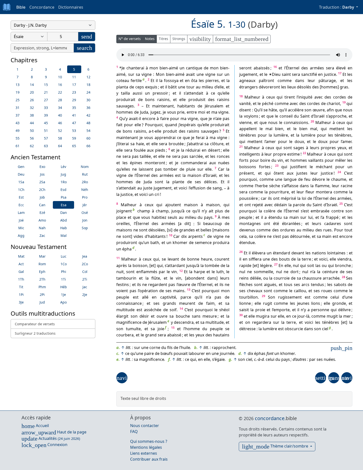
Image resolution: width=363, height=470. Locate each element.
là (307, 316)
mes (226, 217)
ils (139, 284)
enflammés (146, 272)
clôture (216, 143)
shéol (224, 309)
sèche (274, 185)
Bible (20, 7)
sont (159, 181)
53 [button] (74, 130)
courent (222, 259)
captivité (168, 297)
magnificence (128, 322)
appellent (248, 129)
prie (180, 112)
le (168, 272)
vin (174, 272)
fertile (136, 80)
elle (220, 87)
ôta (194, 80)
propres (328, 147)
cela (243, 236)
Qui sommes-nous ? (148, 441)
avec (318, 97)
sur (131, 74)
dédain (280, 204)
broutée (176, 143)
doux (299, 141)
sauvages (125, 106)
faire (164, 118)
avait (190, 74)
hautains (221, 335)
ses (198, 181)
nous (347, 110)
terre (306, 259)
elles (126, 169)
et (181, 80)
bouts (284, 259)
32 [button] (32, 107)
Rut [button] (85, 174)
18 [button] (88, 84)
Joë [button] (21, 220)
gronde (339, 303)
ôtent (279, 173)
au (198, 87)
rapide (245, 265)
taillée (145, 156)
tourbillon (248, 297)
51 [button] (46, 130)
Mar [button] (42, 256)
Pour (338, 230)
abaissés (262, 68)
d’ (215, 87)
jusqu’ (176, 211)
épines (136, 162)
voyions (251, 116)
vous (171, 112)
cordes (339, 97)
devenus (247, 230)
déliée (255, 278)
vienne (245, 122)
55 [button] (18, 138)
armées (167, 175)
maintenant (163, 106)
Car (221, 169)
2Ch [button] (42, 189)
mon (153, 68)
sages (298, 147)
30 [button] (88, 100)
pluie (190, 169)
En (281, 265)
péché (267, 103)
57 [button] (46, 138)
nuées (223, 162)
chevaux (254, 290)
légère (266, 265)
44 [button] (32, 123)
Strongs (178, 38)
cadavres (332, 223)
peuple (122, 297)
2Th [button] (42, 279)
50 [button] (32, 130)
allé (145, 297)
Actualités (50, 438)
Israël (211, 175)
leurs (224, 278)
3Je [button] (21, 302)
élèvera (258, 253)
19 (344, 102)
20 (312, 121)
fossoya (171, 80)
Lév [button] (63, 166)
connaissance (129, 303)
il (157, 80)
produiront (126, 242)
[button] (121, 377)
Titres (163, 38)
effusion (197, 188)
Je (123, 68)
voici (183, 188)
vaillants (315, 160)
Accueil (35, 425)
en (187, 80)
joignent (124, 211)
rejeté (257, 204)
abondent (195, 278)
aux (150, 150)
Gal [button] (21, 271)
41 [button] (74, 115)
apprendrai (165, 137)
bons (150, 99)
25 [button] (18, 100)
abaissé (174, 335)
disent (245, 110)
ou (324, 265)
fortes (264, 166)
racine (346, 185)
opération (148, 290)
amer (271, 141)
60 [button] (88, 138)
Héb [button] (63, 287)
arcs (305, 284)
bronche (343, 265)
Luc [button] (63, 256)
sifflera (255, 259)
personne (320, 309)
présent (246, 173)
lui (310, 217)
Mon (160, 74)
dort (294, 272)
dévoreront (269, 87)
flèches (246, 284)
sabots (340, 284)
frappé (332, 217)
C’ (193, 290)
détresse (247, 328)
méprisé (288, 198)
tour (190, 87)
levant (173, 259)
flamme (322, 185)
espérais (188, 125)
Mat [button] (21, 256)
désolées (156, 230)
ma (214, 112)
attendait (194, 93)
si (169, 230)
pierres (212, 80)
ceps (139, 87)
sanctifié (309, 74)
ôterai (123, 143)
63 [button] (46, 145)
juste (147, 188)
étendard (281, 253)
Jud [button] (42, 302)
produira (221, 242)
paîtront (266, 80)
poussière (248, 198)
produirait (125, 99)
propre (279, 154)
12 (181, 271)
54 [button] (88, 130)
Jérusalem (214, 106)
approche (337, 116)
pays (208, 217)
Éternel (143, 175)
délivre (344, 309)
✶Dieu (275, 74)
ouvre (162, 316)
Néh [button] (84, 189)
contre (337, 211)
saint (286, 74)
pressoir (160, 93)
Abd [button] (63, 220)
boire (265, 160)
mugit (332, 316)
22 (304, 153)
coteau (122, 80)
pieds (160, 150)
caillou (300, 290)
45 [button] (46, 123)
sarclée (196, 156)
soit (310, 265)
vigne (146, 74)
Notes (150, 38)
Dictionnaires (70, 7)
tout (348, 230)
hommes (124, 112)
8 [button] (32, 77)
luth (220, 272)
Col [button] (84, 271)
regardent (157, 284)
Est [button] (21, 197)
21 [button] (46, 92)
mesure (209, 316)
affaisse (291, 185)
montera (324, 192)
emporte (281, 309)
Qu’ (122, 118)
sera (163, 143)
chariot (333, 103)
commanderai (194, 162)
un (182, 68)
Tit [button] (21, 287)
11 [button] (74, 77)
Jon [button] (84, 220)
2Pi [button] (42, 294)
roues (326, 290)
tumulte (133, 328)
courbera (125, 335)
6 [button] (88, 69)
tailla (125, 93)
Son (271, 297)
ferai (200, 137)
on (247, 322)
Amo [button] (42, 220)
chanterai (135, 68)
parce (186, 297)
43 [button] (18, 123)
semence (203, 242)
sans (196, 316)
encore (148, 118)
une (200, 74)
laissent (146, 169)
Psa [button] (63, 197)
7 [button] (18, 77)
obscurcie (294, 328)
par (162, 272)
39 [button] (46, 115)
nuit (120, 272)
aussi (137, 93)
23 (277, 165)
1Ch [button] (21, 189)
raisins (163, 99)
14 (181, 309)
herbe (262, 185)
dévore (318, 179)
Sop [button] (85, 227)
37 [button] (18, 115)
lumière (281, 135)
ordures (287, 230)
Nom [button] (85, 166)
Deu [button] (21, 174)
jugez (155, 112)
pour (174, 118)
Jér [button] (84, 205)
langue (290, 179)
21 (241, 146)
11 (118, 258)
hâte (273, 110)
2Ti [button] (84, 279)
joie (161, 328)
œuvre (184, 284)
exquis (151, 87)
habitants (186, 106)
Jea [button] (84, 256)
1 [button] (18, 69)
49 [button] (18, 130)
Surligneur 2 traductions (35, 333)
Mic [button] (21, 227)
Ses (349, 278)
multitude (125, 309)
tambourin (126, 278)
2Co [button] (85, 264)
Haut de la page (53, 432)
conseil (286, 116)
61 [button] (18, 145)
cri (157, 194)
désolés (304, 87)
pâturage (327, 80)
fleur (309, 192)
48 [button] (88, 123)
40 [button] (60, 115)
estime (293, 154)
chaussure (312, 278)
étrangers (248, 87)
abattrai (195, 143)
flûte (155, 278)
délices (210, 181)
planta (122, 87)
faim (210, 303)
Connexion (44, 444)
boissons (247, 166)
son (134, 316)
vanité (245, 103)
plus (219, 211)
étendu (275, 217)
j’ (179, 125)
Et (152, 80)
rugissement (290, 297)
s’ (185, 93)
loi (304, 198)
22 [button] (60, 92)
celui (334, 297)
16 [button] (60, 84)
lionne (245, 303)
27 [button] (46, 100)
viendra (344, 259)
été (276, 223)
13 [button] (18, 84)
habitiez (159, 217)
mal (268, 129)
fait (119, 125)
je (164, 112)
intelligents (249, 154)
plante (178, 181)
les (201, 80)
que (203, 118)
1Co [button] (63, 264)
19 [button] (18, 92)
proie (260, 309)
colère (269, 211)
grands (169, 303)
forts (243, 160)
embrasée (320, 211)
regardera (261, 322)
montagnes (250, 223)
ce (213, 93)
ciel (325, 328)
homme (192, 328)
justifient (298, 166)
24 (339, 172)
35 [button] (74, 107)
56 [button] (32, 138)
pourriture (279, 192)
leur (311, 80)
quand (171, 125)
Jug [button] (63, 174)
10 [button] (60, 77)
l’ (135, 175)
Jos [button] (42, 174)
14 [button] (32, 84)
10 (170, 235)
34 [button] (60, 107)
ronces (223, 156)
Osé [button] (84, 212)
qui (159, 204)
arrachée (331, 278)
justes (301, 173)
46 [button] (60, 123)
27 (276, 264)
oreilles (123, 223)
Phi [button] (63, 271)
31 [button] (18, 107)
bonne (193, 259)
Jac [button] (84, 287)
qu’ (220, 93)
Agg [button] (21, 235)
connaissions (296, 122)
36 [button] (88, 107)
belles (206, 230)
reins (244, 278)
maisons (124, 230)
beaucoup (212, 223)
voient (122, 290)
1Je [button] (63, 294)
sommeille (263, 272)
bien (279, 129)
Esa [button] (63, 205)
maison (194, 175)
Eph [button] (42, 271)
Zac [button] (42, 235)
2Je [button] (84, 294)
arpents (195, 236)
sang (217, 188)
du (200, 217)
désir (144, 316)
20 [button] (32, 92)
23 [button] (74, 92)
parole (299, 204)
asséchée (152, 309)
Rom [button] (42, 264)
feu (307, 179)
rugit (267, 303)
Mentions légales (146, 447)
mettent (336, 129)
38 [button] (32, 115)
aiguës (270, 284)
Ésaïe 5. (234, 24)
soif (173, 309)
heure (206, 259)
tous (288, 284)
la (160, 80)
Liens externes (143, 453)
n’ (214, 118)
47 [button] (74, 123)
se (164, 259)
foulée (140, 150)
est (178, 175)
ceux (149, 204)
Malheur (129, 204)
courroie (282, 278)
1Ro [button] (63, 182)
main (294, 217)
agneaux (247, 80)
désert (214, 150)
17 (340, 73)
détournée (300, 236)
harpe (199, 272)
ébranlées (291, 223)
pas (226, 118)
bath (154, 242)
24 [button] (88, 92)
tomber (170, 169)
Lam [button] (21, 212)
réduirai (192, 150)
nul (296, 265)
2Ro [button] (85, 182)
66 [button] (88, 145)
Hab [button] (63, 227)
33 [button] (46, 107)
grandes (187, 230)
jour (301, 316)
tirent (289, 97)
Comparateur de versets (35, 324)
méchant (324, 166)
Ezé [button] (42, 212)
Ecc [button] (21, 205)
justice (127, 194)
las (318, 265)
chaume (338, 179)
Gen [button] (21, 166)
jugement (163, 188)
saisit (244, 309)
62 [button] (32, 145)
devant (297, 253)
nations (319, 253)
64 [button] (60, 145)
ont (276, 198)
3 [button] (46, 69)
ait (211, 211)
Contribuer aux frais (149, 459)
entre (192, 112)
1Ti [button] (63, 279)
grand (151, 335)
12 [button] (88, 77)
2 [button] (32, 69)
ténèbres (247, 135)
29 (263, 296)
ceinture (330, 272)
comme (285, 80)
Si (199, 223)
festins (122, 284)
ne (118, 156)
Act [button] (21, 264)
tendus (317, 284)
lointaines (336, 253)
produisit (196, 99)
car (264, 198)
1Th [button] (21, 279)
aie (219, 118)
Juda (144, 112)
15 (173, 328)
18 (241, 96)
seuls (172, 217)
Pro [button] (84, 197)
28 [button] (60, 100)
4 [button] (60, 69)
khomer (180, 242)
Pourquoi (153, 125)
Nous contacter (144, 425)
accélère (295, 110)
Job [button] (42, 197)
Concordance (41, 7)
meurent (187, 303)
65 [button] (74, 145)
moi (201, 112)
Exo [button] (42, 166)
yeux (200, 335)
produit (170, 131)
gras (344, 87)
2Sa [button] (42, 182)
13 (188, 289)
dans (211, 278)
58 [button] (60, 138)
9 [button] (46, 77)
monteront (155, 162)
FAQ (134, 431)
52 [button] (60, 130)
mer (347, 316)
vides (138, 236)
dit (186, 223)
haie (140, 143)
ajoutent (173, 204)
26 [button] (32, 100)
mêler (340, 160)
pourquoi (210, 290)
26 (241, 252)
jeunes (303, 303)
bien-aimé (169, 68)
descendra (184, 322)
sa (138, 74)
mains (178, 290)
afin (330, 110)
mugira (262, 316)
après (121, 265)
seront (245, 68)
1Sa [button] (21, 182)
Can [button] (42, 205)
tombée (212, 265)
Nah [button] (42, 227)
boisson (140, 265)
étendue (247, 242)
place (121, 217)
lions (315, 303)
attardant (176, 265)
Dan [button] (63, 212)
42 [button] (88, 115)
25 (341, 204)
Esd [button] (63, 189)
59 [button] (74, 138)
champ (143, 211)
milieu (207, 87)
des (211, 99)
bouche (183, 316)
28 (343, 277)
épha (127, 249)
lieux (291, 87)
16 (275, 67)
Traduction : (336, 7)
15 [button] (46, 84)
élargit (122, 316)
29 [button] (74, 100)
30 (241, 315)
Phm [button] (42, 287)
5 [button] (74, 69)
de (206, 68)
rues (327, 230)
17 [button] (74, 84)
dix (184, 236)
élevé (341, 68)
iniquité (305, 97)
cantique (194, 68)
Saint (305, 116)
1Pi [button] (21, 294)
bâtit (172, 87)
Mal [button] (63, 235)
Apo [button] (63, 302)
